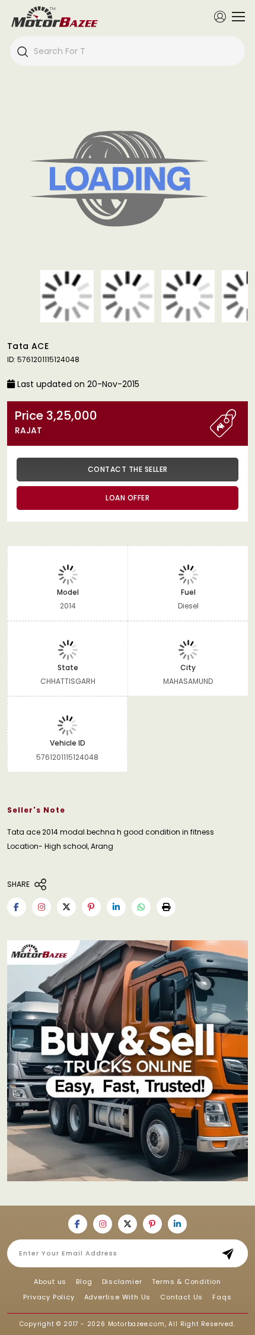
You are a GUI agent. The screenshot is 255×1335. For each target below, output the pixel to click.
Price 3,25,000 (56, 422)
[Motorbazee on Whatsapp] (141, 907)
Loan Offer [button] (127, 498)
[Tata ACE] (127, 181)
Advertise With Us (117, 1297)
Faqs (221, 1297)
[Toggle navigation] (235, 16)
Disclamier (122, 1281)
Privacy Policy (48, 1297)
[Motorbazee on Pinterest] (91, 907)
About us (50, 1281)
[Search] (22, 51)
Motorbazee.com (136, 1324)
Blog (84, 1281)
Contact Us (181, 1297)
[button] (166, 907)
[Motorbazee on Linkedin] (116, 907)
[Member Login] (220, 16)
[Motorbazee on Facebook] (16, 907)
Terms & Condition (187, 1281)
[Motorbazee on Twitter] (66, 907)
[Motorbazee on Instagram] (41, 907)
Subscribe (231, 1253)
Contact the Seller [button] (128, 469)
